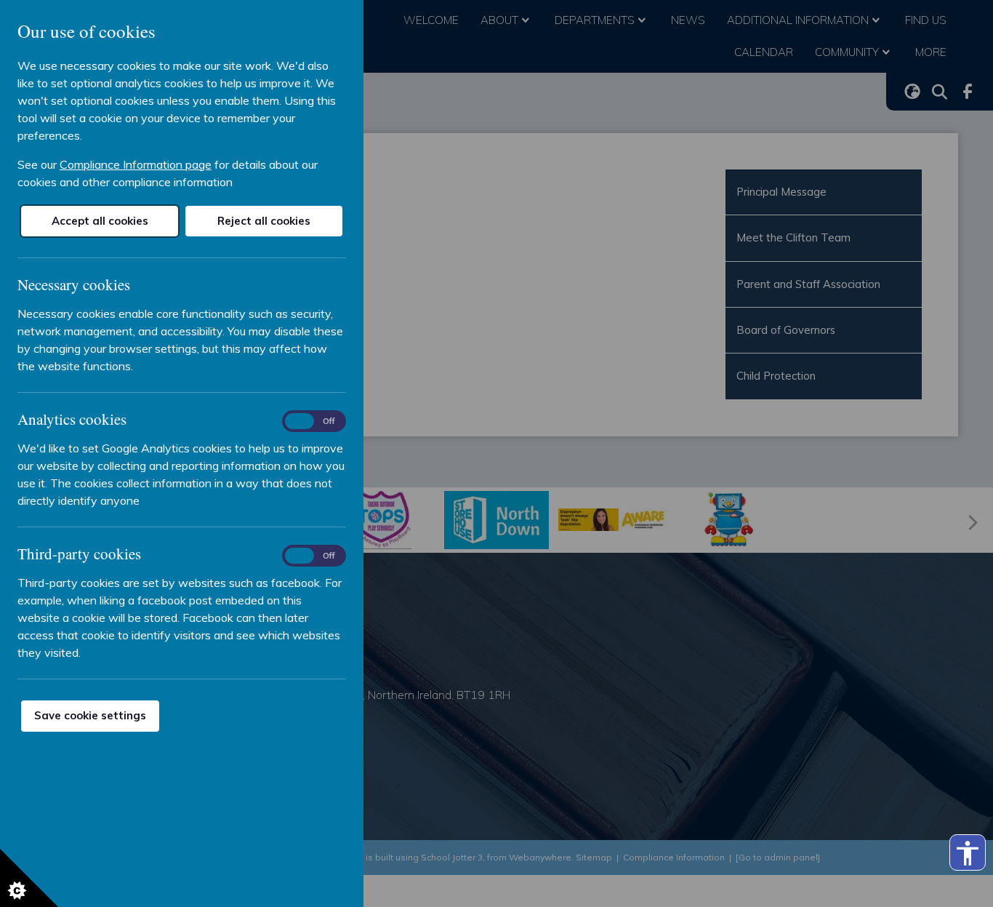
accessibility (967, 853)
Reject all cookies (263, 221)
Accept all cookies (100, 221)
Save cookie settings (90, 715)
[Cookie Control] (29, 878)
